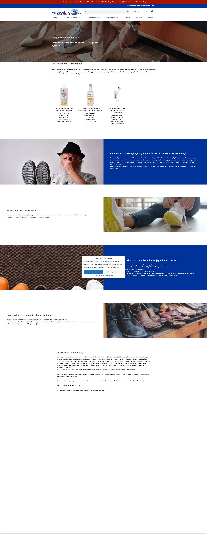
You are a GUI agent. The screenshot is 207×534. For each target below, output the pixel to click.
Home (56, 17)
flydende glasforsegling (71, 17)
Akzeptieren (93, 272)
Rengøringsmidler (111, 17)
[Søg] (128, 12)
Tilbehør (127, 17)
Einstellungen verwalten (113, 272)
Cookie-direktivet (98, 275)
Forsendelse (68, 121)
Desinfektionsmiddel (92, 17)
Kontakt (150, 17)
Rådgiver (139, 17)
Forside (54, 63)
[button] (138, 12)
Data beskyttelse (106, 275)
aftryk (112, 275)
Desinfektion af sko (117, 72)
